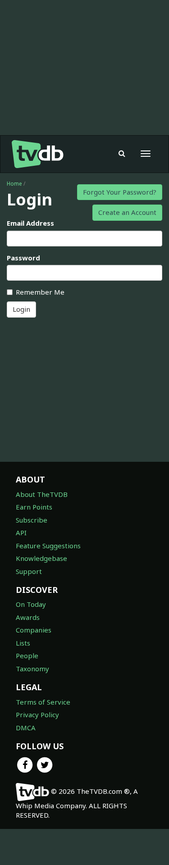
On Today (31, 604)
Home (14, 183)
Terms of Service (43, 701)
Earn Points (34, 506)
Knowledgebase (41, 558)
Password (23, 257)
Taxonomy (32, 668)
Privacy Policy (37, 714)
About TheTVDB (42, 494)
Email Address (30, 223)
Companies (33, 629)
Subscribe (31, 519)
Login (21, 309)
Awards (28, 617)
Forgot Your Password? (119, 191)
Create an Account (127, 212)
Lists (23, 642)
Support (29, 571)
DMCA (26, 727)
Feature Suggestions (48, 545)
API (21, 532)
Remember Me (40, 291)
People (27, 655)
